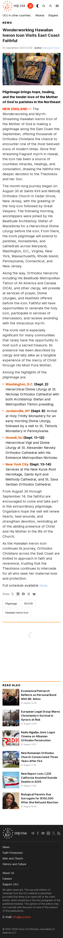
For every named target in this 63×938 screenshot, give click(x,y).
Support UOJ (11, 884)
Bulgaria (53, 15)
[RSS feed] (58, 833)
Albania (39, 15)
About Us (8, 873)
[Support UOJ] (30, 6)
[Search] (43, 6)
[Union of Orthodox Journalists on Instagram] (48, 833)
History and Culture (14, 864)
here (43, 585)
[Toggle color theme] (37, 6)
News (7, 22)
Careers (7, 878)
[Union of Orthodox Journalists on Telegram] (32, 833)
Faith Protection (13, 852)
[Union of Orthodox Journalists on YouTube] (43, 833)
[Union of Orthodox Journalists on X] (53, 833)
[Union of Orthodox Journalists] (12, 6)
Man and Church (13, 858)
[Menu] (57, 6)
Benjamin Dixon (51, 47)
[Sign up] (50, 6)
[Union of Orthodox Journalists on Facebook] (37, 833)
